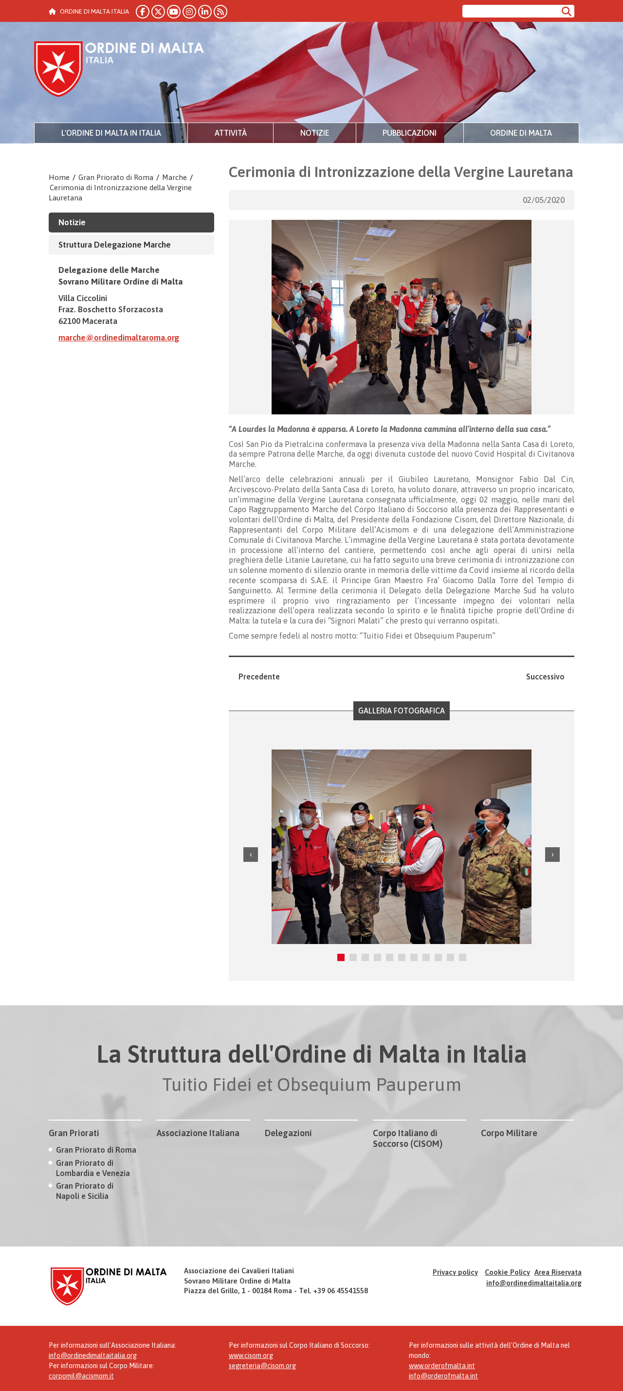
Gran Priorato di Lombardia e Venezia (93, 1168)
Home (59, 177)
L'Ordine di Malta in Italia (111, 132)
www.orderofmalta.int (442, 1366)
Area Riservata (558, 1272)
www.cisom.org (251, 1355)
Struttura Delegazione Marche (114, 245)
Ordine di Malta (521, 132)
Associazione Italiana (198, 1133)
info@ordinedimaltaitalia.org (534, 1283)
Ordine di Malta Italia (119, 70)
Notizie (314, 132)
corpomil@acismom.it (81, 1376)
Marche (174, 177)
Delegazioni (288, 1133)
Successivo (545, 676)
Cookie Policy (507, 1272)
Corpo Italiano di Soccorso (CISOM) (407, 1138)
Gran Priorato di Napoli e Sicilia (84, 1190)
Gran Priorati (74, 1133)
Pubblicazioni (410, 132)
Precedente (259, 676)
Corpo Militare (509, 1133)
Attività (231, 132)
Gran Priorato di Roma (115, 177)
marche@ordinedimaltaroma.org (118, 337)
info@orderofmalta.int (443, 1376)
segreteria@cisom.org (262, 1366)
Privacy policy (455, 1272)
